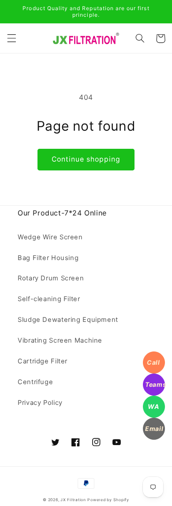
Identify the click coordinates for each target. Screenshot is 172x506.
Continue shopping (86, 159)
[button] (11, 38)
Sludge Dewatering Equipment (68, 320)
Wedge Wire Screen (50, 237)
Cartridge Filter (42, 361)
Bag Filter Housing (48, 258)
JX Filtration (73, 500)
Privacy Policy (40, 403)
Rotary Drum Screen (51, 278)
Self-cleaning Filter (49, 299)
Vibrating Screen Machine (60, 340)
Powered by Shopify (108, 500)
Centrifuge (35, 382)
